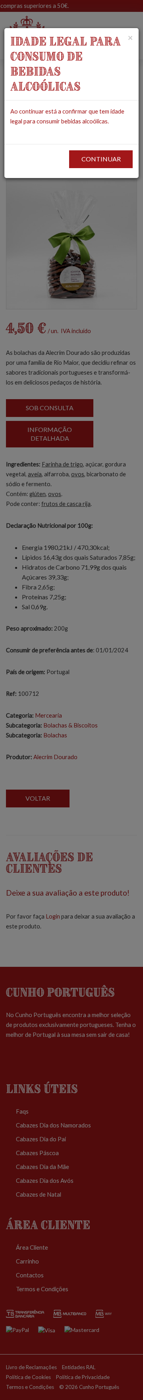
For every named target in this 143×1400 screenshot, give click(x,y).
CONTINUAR (101, 159)
